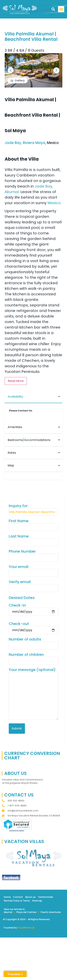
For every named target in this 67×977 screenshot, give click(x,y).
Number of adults (25, 639)
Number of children (26, 654)
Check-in (17, 605)
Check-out (19, 623)
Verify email (20, 581)
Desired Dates (22, 597)
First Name (18, 520)
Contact (18, 897)
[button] (53, 9)
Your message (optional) (32, 669)
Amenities (15, 427)
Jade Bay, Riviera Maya (25, 142)
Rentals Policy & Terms (17, 900)
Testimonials (45, 897)
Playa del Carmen (26, 912)
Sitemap (37, 900)
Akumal (8, 912)
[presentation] (11, 70)
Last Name (19, 536)
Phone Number (22, 551)
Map (11, 465)
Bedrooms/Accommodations (29, 440)
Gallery (20, 80)
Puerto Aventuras (51, 912)
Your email (18, 566)
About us (30, 897)
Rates (12, 453)
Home (7, 897)
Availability (15, 396)
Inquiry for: (18, 505)
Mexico (53, 202)
